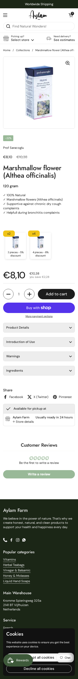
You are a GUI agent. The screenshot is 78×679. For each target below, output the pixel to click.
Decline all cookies (39, 668)
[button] (71, 15)
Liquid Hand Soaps (16, 581)
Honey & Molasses (16, 576)
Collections (23, 50)
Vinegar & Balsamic (17, 570)
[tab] (23, 422)
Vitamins (9, 559)
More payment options (39, 316)
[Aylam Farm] (38, 15)
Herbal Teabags (13, 565)
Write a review (39, 474)
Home (6, 50)
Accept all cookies (39, 657)
